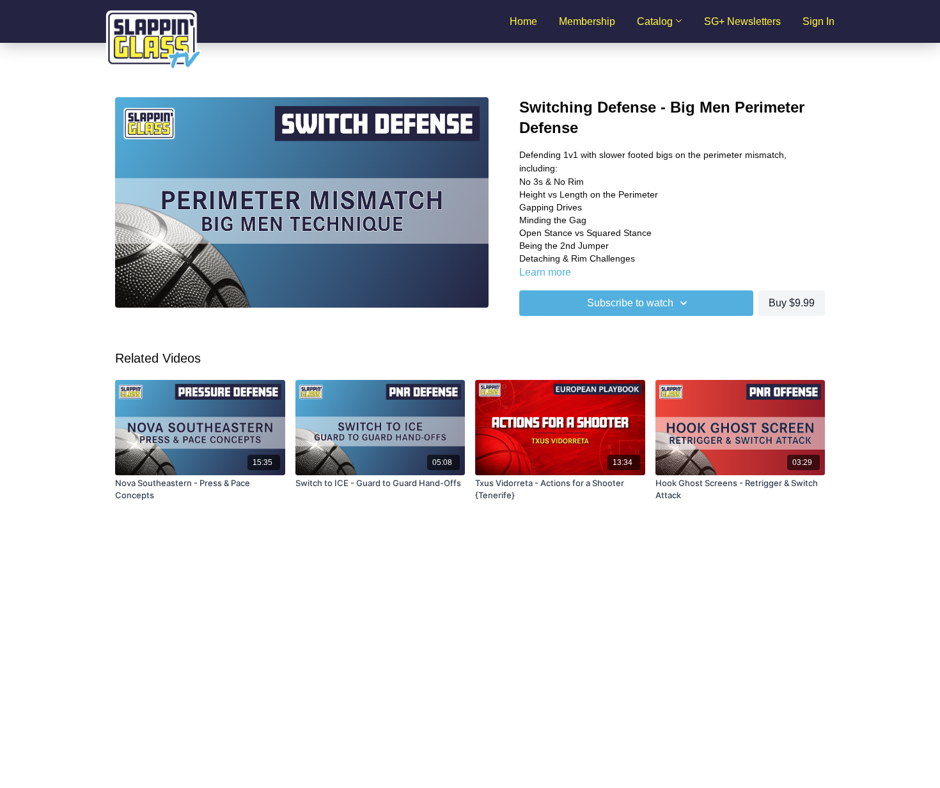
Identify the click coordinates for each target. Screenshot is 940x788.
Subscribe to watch (630, 302)
